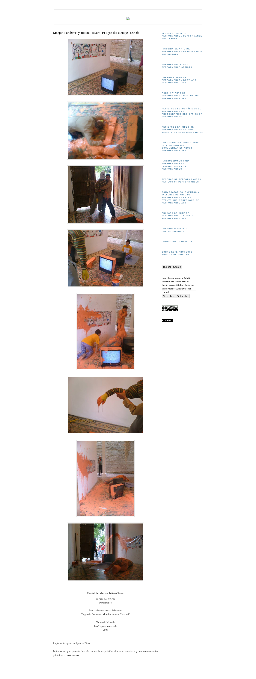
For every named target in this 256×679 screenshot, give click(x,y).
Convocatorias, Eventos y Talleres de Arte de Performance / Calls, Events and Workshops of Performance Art (181, 197)
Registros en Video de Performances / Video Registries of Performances (182, 129)
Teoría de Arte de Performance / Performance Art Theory (182, 36)
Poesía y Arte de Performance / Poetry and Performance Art (181, 95)
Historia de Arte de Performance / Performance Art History (182, 51)
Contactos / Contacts (177, 242)
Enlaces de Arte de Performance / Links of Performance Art (178, 215)
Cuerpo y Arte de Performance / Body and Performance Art (179, 80)
